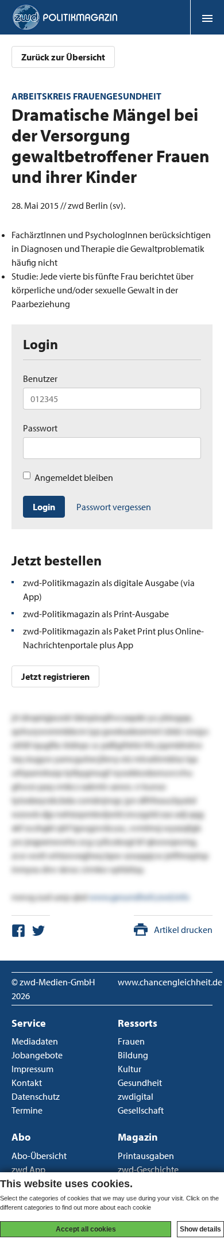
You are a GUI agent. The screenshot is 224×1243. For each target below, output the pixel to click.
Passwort (40, 428)
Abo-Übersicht (39, 1155)
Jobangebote (37, 1055)
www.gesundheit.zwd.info (139, 896)
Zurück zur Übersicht (63, 57)
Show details (200, 1229)
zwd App (28, 1169)
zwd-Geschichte (148, 1169)
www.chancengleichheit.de (170, 982)
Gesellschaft (141, 1110)
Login (44, 507)
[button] (207, 17)
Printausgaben (146, 1155)
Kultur (129, 1068)
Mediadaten (34, 1041)
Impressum (32, 1068)
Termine (27, 1110)
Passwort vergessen (113, 507)
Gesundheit (140, 1082)
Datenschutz (35, 1096)
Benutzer (40, 378)
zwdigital (135, 1096)
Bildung (133, 1055)
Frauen (131, 1041)
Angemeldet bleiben (73, 477)
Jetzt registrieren (55, 676)
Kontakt (26, 1082)
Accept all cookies (86, 1229)
